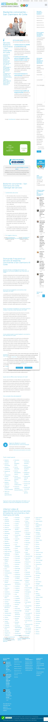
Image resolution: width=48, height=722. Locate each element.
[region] (16, 214)
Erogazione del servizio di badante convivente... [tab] (16, 238)
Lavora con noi (28, 670)
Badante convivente (40, 16)
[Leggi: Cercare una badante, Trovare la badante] (38, 252)
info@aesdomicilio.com (42, 185)
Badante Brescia (29, 668)
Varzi (37, 591)
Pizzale (27, 564)
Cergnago (7, 625)
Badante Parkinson (40, 22)
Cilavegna (17, 517)
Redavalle (27, 572)
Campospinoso (8, 573)
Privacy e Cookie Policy (40, 718)
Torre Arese (38, 554)
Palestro (27, 540)
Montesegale (18, 635)
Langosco (17, 588)
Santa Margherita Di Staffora (39, 525)
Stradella (38, 548)
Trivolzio (38, 575)
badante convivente (6, 56)
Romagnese (28, 592)
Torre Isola (38, 562)
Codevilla (17, 519)
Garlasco (17, 566)
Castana (6, 601)
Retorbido (27, 574)
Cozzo (16, 542)
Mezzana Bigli (18, 610)
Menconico (17, 608)
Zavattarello (38, 621)
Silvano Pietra (39, 540)
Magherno (17, 600)
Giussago (17, 570)
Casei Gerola (7, 594)
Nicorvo (27, 530)
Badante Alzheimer (40, 25)
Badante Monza (29, 665)
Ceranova (7, 619)
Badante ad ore (39, 20)
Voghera (38, 617)
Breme (6, 563)
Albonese (7, 523)
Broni (6, 568)
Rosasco (27, 596)
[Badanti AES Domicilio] (15, 5)
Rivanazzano (28, 576)
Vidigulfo (38, 603)
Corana (16, 525)
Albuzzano (7, 525)
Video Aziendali (34, 720)
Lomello (17, 596)
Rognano (27, 589)
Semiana (38, 538)
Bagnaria (7, 531)
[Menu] (45, 5)
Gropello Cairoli (18, 580)
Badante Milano (28, 662)
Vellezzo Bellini (39, 597)
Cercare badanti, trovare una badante (40, 673)
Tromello (38, 577)
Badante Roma (28, 667)
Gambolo (17, 564)
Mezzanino (17, 616)
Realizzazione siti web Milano (26, 720)
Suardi (37, 550)
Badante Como (28, 663)
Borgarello (7, 547)
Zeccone (38, 623)
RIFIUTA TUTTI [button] (19, 367)
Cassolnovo (7, 599)
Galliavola (17, 560)
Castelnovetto (8, 613)
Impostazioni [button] (23, 363)
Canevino (7, 578)
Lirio (16, 594)
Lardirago (17, 590)
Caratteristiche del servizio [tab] (11, 192)
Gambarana (17, 562)
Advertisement (12, 119)
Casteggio (7, 603)
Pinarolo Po (28, 562)
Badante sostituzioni (40, 18)
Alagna (6, 517)
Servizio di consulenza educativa (26, 462)
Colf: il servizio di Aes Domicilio (18, 674)
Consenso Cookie (5, 720)
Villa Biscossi (39, 607)
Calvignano (7, 570)
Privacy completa (41, 148)
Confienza (17, 521)
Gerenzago (17, 568)
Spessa (37, 546)
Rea (26, 570)
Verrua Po (38, 601)
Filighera (17, 554)
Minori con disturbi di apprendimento (8, 493)
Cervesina (7, 631)
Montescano (18, 633)
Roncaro (27, 594)
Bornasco (7, 557)
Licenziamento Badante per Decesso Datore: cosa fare (42, 212)
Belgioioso (7, 543)
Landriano (17, 586)
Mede (16, 606)
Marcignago (17, 602)
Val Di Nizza (38, 581)
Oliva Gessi (27, 536)
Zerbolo (37, 631)
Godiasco (17, 572)
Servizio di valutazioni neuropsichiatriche (18, 488)
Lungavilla (17, 598)
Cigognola (7, 635)
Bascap (6, 535)
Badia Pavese (8, 529)
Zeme (37, 625)
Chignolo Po (7, 633)
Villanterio (38, 613)
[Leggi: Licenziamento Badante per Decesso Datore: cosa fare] (38, 210)
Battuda (6, 541)
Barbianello (7, 533)
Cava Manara (8, 615)
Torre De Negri (39, 560)
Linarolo (17, 592)
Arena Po (7, 527)
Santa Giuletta (39, 521)
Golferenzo (17, 574)
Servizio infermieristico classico (17, 472)
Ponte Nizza (28, 566)
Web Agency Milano (17, 720)
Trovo (37, 579)
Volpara (37, 619)
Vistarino (38, 615)
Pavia (26, 546)
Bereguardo (7, 545)
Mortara (27, 528)
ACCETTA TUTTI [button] (28, 367)
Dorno (16, 548)
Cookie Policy (14, 356)
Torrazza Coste (39, 552)
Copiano (17, 523)
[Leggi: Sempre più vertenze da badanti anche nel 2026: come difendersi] (38, 198)
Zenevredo (38, 627)
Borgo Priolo (7, 549)
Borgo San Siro (8, 551)
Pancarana (27, 542)
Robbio (27, 578)
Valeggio (38, 583)
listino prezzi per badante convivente (21, 450)
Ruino (26, 600)
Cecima (6, 617)
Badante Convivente (18, 661)
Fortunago (17, 556)
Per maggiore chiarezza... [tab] (11, 235)
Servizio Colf (27, 481)
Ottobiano (27, 538)
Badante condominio (40, 27)
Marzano (17, 604)
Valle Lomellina (39, 585)
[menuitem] (45, 5)
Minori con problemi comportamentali (9, 488)
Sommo (37, 544)
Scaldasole (38, 536)
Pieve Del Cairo (28, 556)
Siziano (37, 542)
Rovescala (27, 598)
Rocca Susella (28, 587)
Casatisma (7, 592)
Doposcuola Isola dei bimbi (27, 478)
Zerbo (37, 629)
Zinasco (37, 633)
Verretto (37, 599)
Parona (27, 544)
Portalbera (27, 568)
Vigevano (38, 605)
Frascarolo (17, 558)
